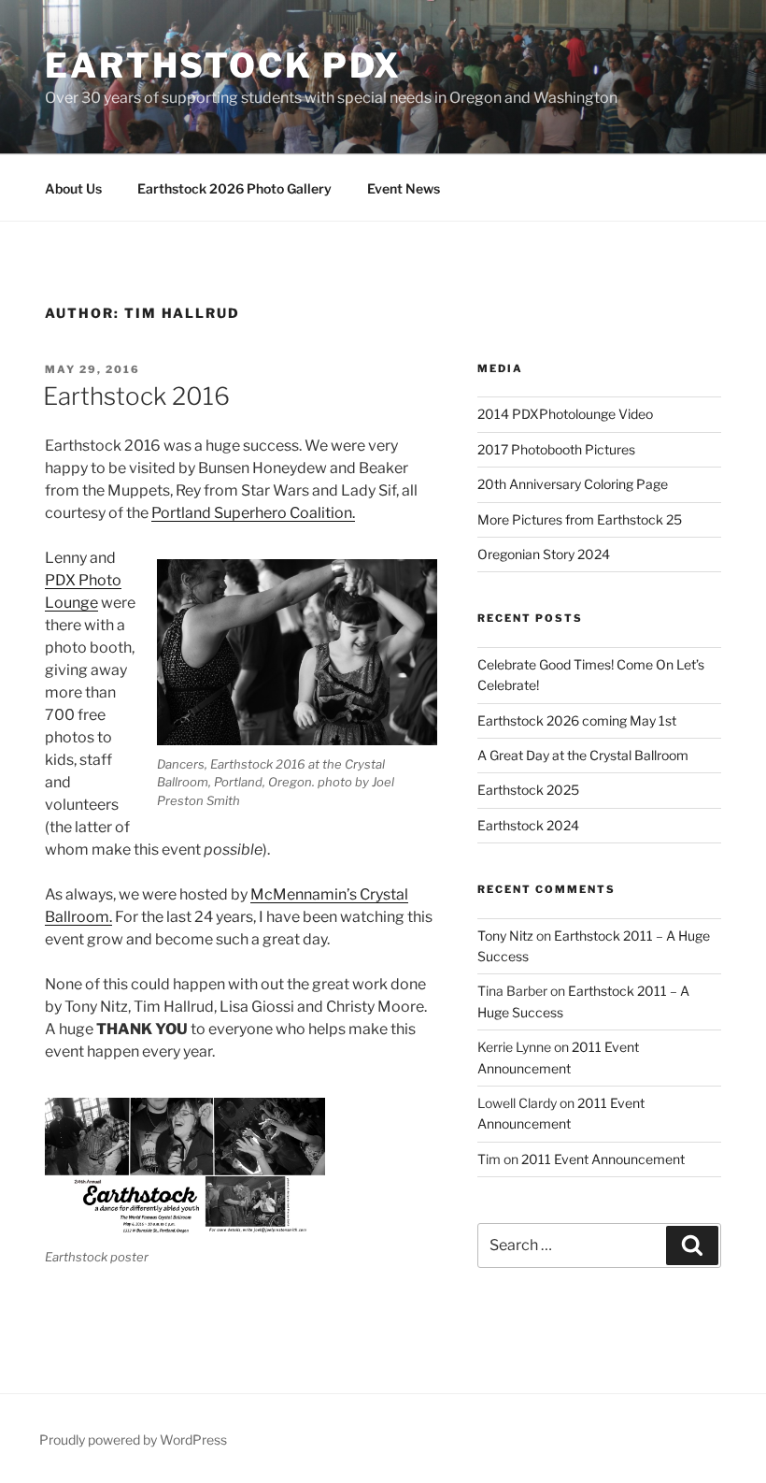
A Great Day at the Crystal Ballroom (582, 755)
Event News (403, 188)
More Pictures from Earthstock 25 (579, 519)
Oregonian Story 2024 (543, 554)
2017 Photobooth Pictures (556, 449)
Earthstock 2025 (528, 790)
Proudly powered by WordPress (133, 1439)
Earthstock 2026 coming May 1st (576, 720)
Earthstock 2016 (136, 396)
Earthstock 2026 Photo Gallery (234, 188)
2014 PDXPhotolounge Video (565, 414)
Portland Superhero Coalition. (253, 513)
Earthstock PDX (223, 65)
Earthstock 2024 (528, 825)
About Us (73, 188)
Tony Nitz (505, 935)
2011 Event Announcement (603, 1159)
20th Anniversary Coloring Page (572, 484)
